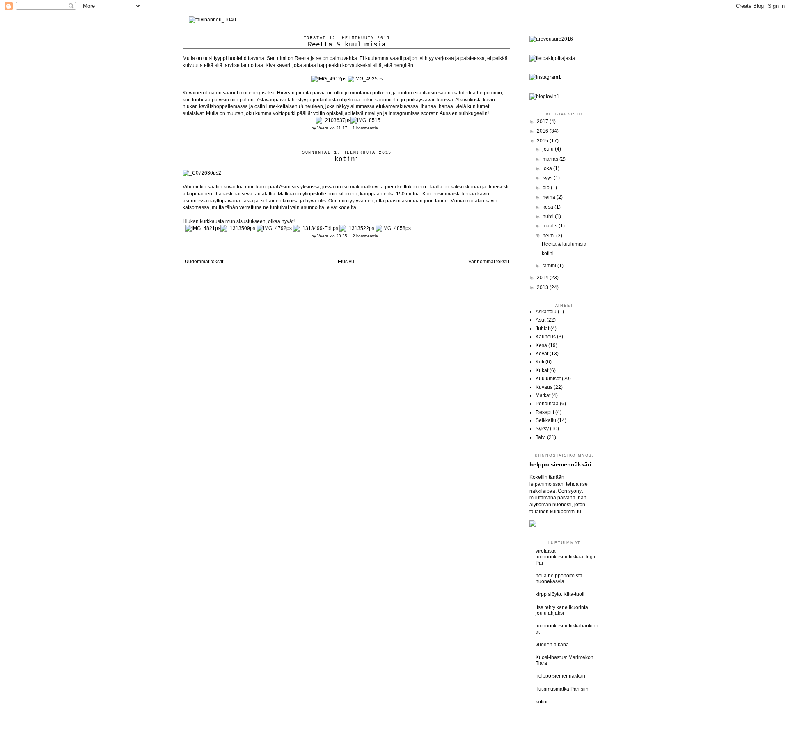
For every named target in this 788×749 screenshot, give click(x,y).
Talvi (541, 437)
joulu (549, 149)
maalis (551, 226)
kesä (548, 207)
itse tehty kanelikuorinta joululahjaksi (562, 610)
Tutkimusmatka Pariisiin (562, 689)
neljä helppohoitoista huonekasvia (559, 578)
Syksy (542, 429)
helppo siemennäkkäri (560, 464)
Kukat (542, 370)
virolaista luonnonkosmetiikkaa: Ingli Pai (565, 557)
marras (551, 159)
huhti (549, 216)
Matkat (543, 395)
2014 (543, 277)
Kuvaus (544, 387)
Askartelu (546, 312)
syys (548, 178)
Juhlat (542, 328)
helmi (549, 236)
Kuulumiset (548, 378)
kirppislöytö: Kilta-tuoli (560, 594)
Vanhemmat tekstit (488, 261)
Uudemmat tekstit (204, 261)
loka (548, 168)
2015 (543, 141)
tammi (550, 266)
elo (547, 188)
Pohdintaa (547, 404)
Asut (540, 320)
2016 (543, 131)
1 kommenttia (365, 128)
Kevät (542, 353)
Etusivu (346, 261)
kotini (346, 159)
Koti (540, 362)
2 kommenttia (365, 236)
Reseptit (545, 412)
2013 (543, 287)
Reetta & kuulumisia (347, 44)
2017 (543, 121)
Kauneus (546, 337)
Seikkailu (546, 420)
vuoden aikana (552, 645)
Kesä (541, 345)
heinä (550, 197)
